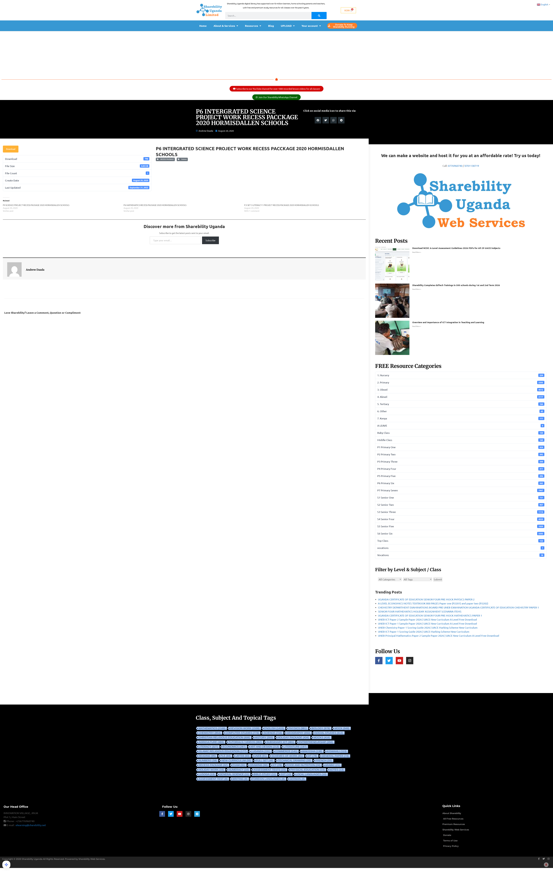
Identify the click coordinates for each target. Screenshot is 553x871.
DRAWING (259, 765)
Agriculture (211, 742)
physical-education (307, 769)
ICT (277, 765)
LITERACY (208, 746)
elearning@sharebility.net (31, 825)
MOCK (342, 728)
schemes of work (287, 755)
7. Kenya (460, 418)
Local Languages (311, 774)
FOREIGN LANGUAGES (268, 778)
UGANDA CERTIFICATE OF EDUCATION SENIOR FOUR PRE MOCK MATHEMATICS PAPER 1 (430, 615)
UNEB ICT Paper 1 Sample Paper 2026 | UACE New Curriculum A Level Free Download (427, 623)
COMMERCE (286, 751)
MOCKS (322, 737)
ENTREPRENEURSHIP (316, 742)
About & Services (224, 25)
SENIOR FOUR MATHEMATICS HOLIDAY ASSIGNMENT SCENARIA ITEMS (419, 611)
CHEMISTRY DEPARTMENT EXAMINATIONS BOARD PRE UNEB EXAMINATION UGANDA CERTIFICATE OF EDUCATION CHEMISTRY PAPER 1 (458, 607)
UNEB (260, 755)
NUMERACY (239, 769)
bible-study (265, 774)
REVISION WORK (245, 728)
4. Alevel (460, 396)
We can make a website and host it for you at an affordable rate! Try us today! (460, 155)
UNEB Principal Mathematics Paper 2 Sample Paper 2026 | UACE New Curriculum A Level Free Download (438, 635)
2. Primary (460, 382)
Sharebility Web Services (91, 859)
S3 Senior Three (460, 511)
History (264, 737)
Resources (251, 25)
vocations (460, 547)
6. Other (460, 411)
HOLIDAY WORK (211, 769)
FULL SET (264, 760)
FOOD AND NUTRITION (303, 765)
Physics (298, 728)
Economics (234, 746)
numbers (208, 760)
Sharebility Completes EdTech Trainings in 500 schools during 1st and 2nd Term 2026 (456, 285)
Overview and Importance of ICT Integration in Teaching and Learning (448, 322)
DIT (312, 755)
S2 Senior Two (460, 504)
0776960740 (455, 165)
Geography (298, 732)
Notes (336, 769)
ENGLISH (274, 728)
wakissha (312, 751)
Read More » (416, 252)
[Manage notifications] (546, 864)
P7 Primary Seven (460, 490)
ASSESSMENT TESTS (270, 769)
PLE (225, 755)
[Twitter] (389, 660)
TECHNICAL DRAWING (294, 760)
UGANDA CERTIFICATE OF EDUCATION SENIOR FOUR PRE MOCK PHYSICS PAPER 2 (426, 599)
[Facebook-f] (378, 660)
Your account (310, 25)
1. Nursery (460, 375)
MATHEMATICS (212, 728)
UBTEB (242, 755)
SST (286, 774)
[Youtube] (399, 660)
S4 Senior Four (460, 519)
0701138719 (472, 165)
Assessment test (213, 778)
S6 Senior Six (460, 533)
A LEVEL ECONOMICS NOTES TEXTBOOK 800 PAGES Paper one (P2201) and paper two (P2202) (433, 603)
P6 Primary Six (460, 483)
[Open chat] (6, 865)
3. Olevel (460, 389)
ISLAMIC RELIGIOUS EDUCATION (222, 751)
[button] (318, 120)
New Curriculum (236, 760)
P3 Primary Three (460, 461)
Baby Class (460, 432)
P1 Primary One (460, 447)
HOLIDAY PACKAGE (293, 737)
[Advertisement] (276, 53)
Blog (271, 25)
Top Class (460, 540)
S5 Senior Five (460, 526)
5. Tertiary (460, 403)
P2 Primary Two (460, 454)
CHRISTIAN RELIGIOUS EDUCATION (224, 737)
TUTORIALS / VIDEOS (245, 742)
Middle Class (460, 439)
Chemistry (210, 732)
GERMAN (297, 778)
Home (203, 25)
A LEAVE (460, 425)
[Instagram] (409, 660)
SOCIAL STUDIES (329, 732)
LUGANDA (260, 751)
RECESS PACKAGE (167, 159)
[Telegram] (197, 814)
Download (10, 149)
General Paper (335, 755)
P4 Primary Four (460, 468)
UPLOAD (286, 25)
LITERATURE (295, 746)
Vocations (460, 554)
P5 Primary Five (460, 475)
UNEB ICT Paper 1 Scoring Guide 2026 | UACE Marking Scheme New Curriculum (423, 631)
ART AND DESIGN (264, 746)
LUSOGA (207, 774)
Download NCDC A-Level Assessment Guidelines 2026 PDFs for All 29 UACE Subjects (456, 248)
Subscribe (210, 240)
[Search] (319, 15)
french (324, 760)
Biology (320, 728)
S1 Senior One (460, 497)
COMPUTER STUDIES (242, 732)
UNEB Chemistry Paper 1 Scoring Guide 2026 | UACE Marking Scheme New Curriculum (428, 627)
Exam (238, 765)
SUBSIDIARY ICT (280, 742)
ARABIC (332, 765)
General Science (234, 774)
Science (183, 159)
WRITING (239, 778)
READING (207, 755)
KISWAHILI (336, 751)
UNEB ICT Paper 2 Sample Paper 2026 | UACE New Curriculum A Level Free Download (427, 619)
